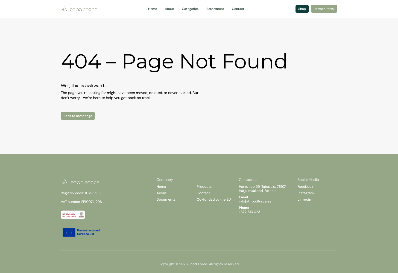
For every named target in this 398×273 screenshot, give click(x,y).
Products (204, 186)
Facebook (305, 186)
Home (161, 186)
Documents (166, 199)
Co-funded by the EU (214, 199)
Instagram (306, 193)
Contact (203, 193)
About (162, 193)
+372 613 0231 (250, 212)
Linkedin (304, 199)
